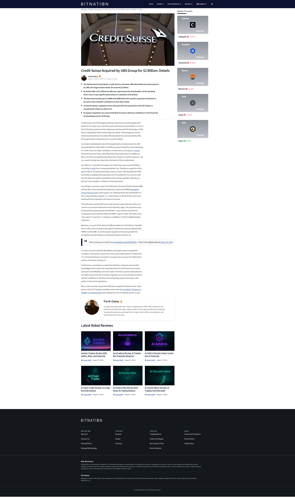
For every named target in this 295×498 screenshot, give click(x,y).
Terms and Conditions (192, 434)
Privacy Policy (189, 439)
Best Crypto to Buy (157, 444)
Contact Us (85, 439)
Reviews (188, 4)
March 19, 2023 (167, 242)
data (93, 168)
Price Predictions (173, 4)
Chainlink (182, 62)
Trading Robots (155, 434)
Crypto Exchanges (156, 439)
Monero (181, 88)
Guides (159, 4)
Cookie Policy (189, 444)
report (137, 150)
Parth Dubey (111, 301)
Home (151, 4)
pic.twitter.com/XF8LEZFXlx (126, 242)
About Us (84, 434)
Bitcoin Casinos (155, 448)
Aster (180, 141)
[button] (212, 4)
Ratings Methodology (89, 448)
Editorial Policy (86, 444)
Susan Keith (87, 360)
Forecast (118, 444)
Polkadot (182, 36)
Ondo (180, 114)
